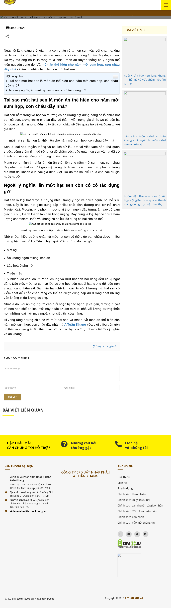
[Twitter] (135, 533)
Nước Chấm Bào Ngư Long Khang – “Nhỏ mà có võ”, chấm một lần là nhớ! (145, 79)
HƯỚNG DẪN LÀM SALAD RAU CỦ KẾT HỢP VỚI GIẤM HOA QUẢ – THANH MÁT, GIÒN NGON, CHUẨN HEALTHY (145, 200)
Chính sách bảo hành (131, 517)
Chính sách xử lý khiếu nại (134, 500)
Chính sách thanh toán (132, 494)
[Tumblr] (144, 533)
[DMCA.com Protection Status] (142, 543)
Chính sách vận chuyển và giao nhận (140, 505)
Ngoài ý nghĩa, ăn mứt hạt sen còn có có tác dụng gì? (47, 90)
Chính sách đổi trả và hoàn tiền (137, 511)
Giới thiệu (124, 477)
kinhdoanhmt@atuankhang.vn (28, 511)
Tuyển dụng (125, 488)
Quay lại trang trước (106, 346)
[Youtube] (127, 533)
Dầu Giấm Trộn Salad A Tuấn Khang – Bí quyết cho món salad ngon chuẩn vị (145, 140)
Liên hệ (122, 483)
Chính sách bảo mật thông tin (136, 522)
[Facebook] (118, 533)
